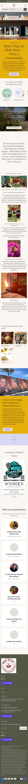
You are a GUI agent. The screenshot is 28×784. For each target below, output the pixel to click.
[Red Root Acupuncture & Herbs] (14, 5)
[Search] (25, 9)
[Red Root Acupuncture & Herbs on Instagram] (4, 679)
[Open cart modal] (25, 5)
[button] (14, 523)
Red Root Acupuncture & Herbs (15, 746)
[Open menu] (1, 5)
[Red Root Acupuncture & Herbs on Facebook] (2, 679)
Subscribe (23, 728)
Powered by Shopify (5, 747)
